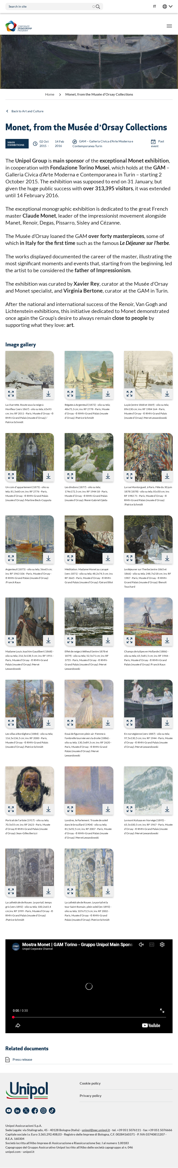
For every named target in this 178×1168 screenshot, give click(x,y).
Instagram (43, 1111)
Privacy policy (91, 1095)
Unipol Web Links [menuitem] (168, 6)
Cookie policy (90, 1083)
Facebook (34, 1111)
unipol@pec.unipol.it (96, 1130)
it (154, 6)
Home (49, 94)
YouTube (8, 1111)
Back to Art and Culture (27, 111)
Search (98, 6)
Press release (22, 1059)
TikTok (52, 1111)
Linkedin (17, 1111)
